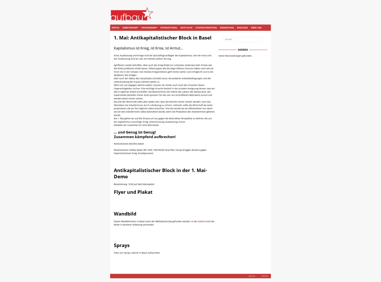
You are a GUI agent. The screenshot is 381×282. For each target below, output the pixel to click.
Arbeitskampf (130, 27)
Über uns (256, 27)
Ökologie (242, 27)
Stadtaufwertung (206, 27)
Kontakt (251, 276)
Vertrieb (264, 276)
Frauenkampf (149, 27)
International (168, 27)
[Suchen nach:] (243, 39)
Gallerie (202, 221)
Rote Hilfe (186, 27)
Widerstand (227, 27)
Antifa (115, 27)
